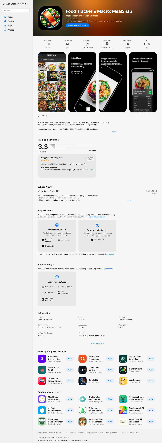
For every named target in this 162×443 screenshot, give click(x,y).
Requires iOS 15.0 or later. (48, 328)
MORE (92, 170)
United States (42, 432)
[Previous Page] (35, 82)
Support (86, 440)
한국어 (102, 432)
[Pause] (55, 109)
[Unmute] (58, 109)
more (114, 131)
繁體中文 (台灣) (134, 432)
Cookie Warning (76, 440)
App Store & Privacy (61, 440)
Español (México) (55, 432)
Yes (39, 335)
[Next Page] (159, 82)
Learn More (109, 254)
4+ (120, 328)
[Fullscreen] (62, 109)
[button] (16, 17)
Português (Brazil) (112, 432)
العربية (65, 432)
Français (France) (91, 432)
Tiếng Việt (124, 432)
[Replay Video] (41, 109)
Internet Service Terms (45, 440)
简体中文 (81, 432)
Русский (72, 432)
